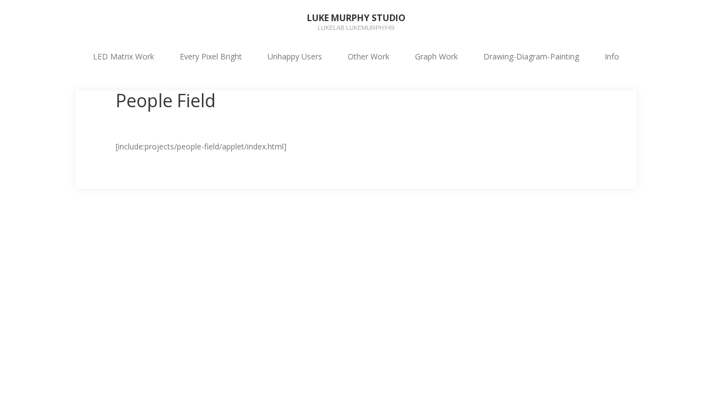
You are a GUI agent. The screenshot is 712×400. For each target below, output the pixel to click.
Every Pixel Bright (211, 56)
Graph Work (436, 56)
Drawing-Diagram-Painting (531, 56)
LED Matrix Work (123, 56)
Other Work (368, 56)
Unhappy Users (295, 56)
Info (612, 56)
